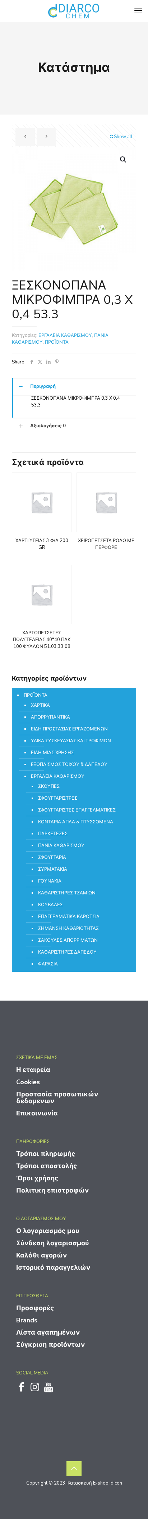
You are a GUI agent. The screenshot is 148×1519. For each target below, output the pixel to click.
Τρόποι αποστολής (46, 1166)
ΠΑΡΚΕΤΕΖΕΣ (53, 834)
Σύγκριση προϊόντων (50, 1344)
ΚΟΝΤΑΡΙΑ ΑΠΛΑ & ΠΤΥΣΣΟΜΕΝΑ (75, 822)
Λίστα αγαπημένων (48, 1332)
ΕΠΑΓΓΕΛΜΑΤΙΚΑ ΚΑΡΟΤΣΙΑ (69, 916)
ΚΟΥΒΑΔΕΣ (50, 905)
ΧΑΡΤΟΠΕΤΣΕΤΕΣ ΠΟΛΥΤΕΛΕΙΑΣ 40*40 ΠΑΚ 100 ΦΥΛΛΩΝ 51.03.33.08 (41, 640)
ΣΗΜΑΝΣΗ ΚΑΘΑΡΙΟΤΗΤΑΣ (68, 928)
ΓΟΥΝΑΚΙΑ (49, 881)
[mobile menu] (138, 11)
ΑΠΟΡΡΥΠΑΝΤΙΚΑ (50, 717)
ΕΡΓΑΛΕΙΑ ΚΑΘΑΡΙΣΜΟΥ (65, 335)
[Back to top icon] (74, 1468)
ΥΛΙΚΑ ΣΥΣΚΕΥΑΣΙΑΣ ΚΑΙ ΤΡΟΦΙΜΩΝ (71, 741)
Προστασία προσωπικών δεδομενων (57, 1097)
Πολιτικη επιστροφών (52, 1190)
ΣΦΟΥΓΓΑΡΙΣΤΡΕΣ (57, 798)
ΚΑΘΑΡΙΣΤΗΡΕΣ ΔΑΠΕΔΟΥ (67, 952)
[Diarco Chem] (74, 11)
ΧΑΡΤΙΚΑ (40, 705)
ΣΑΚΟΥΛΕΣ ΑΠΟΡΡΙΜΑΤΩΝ (68, 940)
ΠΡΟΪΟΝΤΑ (57, 342)
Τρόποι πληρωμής (45, 1153)
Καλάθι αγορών (41, 1255)
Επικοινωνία (37, 1113)
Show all (123, 136)
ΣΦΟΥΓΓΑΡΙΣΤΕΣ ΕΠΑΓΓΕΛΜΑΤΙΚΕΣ (77, 810)
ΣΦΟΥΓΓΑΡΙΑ (52, 857)
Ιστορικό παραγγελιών (53, 1267)
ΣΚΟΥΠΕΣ (49, 786)
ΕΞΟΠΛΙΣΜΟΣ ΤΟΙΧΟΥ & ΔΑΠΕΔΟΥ (69, 764)
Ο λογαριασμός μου (47, 1231)
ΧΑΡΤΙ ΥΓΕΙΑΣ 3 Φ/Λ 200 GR (41, 544)
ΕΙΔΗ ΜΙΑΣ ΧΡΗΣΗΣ (52, 752)
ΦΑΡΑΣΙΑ (48, 964)
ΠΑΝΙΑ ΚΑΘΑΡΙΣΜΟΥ (61, 845)
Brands (26, 1320)
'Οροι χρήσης (37, 1178)
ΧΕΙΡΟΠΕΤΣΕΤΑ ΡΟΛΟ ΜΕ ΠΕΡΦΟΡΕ (106, 544)
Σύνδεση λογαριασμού (52, 1243)
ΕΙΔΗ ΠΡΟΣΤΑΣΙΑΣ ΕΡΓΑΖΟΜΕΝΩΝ (69, 729)
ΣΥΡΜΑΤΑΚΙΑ (52, 869)
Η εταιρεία (33, 1070)
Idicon (116, 1483)
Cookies (28, 1082)
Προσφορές (35, 1308)
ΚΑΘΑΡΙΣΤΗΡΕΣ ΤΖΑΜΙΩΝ (67, 893)
